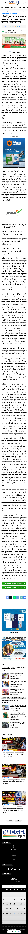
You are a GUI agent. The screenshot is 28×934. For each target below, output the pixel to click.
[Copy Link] (18, 26)
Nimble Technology (13, 929)
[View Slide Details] (14, 583)
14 (17, 904)
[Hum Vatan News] (14, 3)
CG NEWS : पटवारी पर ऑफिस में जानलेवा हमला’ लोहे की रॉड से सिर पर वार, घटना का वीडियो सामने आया (13, 754)
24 (3, 913)
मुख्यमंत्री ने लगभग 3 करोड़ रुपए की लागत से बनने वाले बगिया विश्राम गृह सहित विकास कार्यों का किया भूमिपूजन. (18, 683)
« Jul (3, 922)
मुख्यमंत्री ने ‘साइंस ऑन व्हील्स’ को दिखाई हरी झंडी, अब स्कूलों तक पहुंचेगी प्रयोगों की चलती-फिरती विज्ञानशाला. (18, 707)
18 (7, 909)
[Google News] (19, 869)
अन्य (3, 13)
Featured (12, 727)
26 (10, 913)
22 (21, 909)
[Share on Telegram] (13, 26)
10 (3, 904)
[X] (11, 869)
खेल (5, 13)
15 (21, 904)
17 (3, 909)
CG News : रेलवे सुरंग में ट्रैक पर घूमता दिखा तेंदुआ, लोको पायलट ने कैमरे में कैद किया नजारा (17, 724)
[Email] (15, 26)
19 (10, 909)
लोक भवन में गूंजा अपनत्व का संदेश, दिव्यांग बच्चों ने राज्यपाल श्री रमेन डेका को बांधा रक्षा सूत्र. (17, 675)
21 (17, 909)
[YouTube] (15, 869)
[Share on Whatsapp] (10, 26)
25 (7, 913)
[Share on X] (8, 26)
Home (3, 11)
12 (10, 904)
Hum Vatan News (10, 30)
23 (25, 909)
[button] (3, 3)
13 (14, 904)
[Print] (20, 26)
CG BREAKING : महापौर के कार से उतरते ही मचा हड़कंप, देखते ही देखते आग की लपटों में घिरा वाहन (14, 781)
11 (7, 904)
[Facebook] (8, 869)
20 (14, 909)
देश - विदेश (14, 13)
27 (14, 913)
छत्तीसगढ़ (9, 13)
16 (24, 904)
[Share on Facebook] (6, 26)
